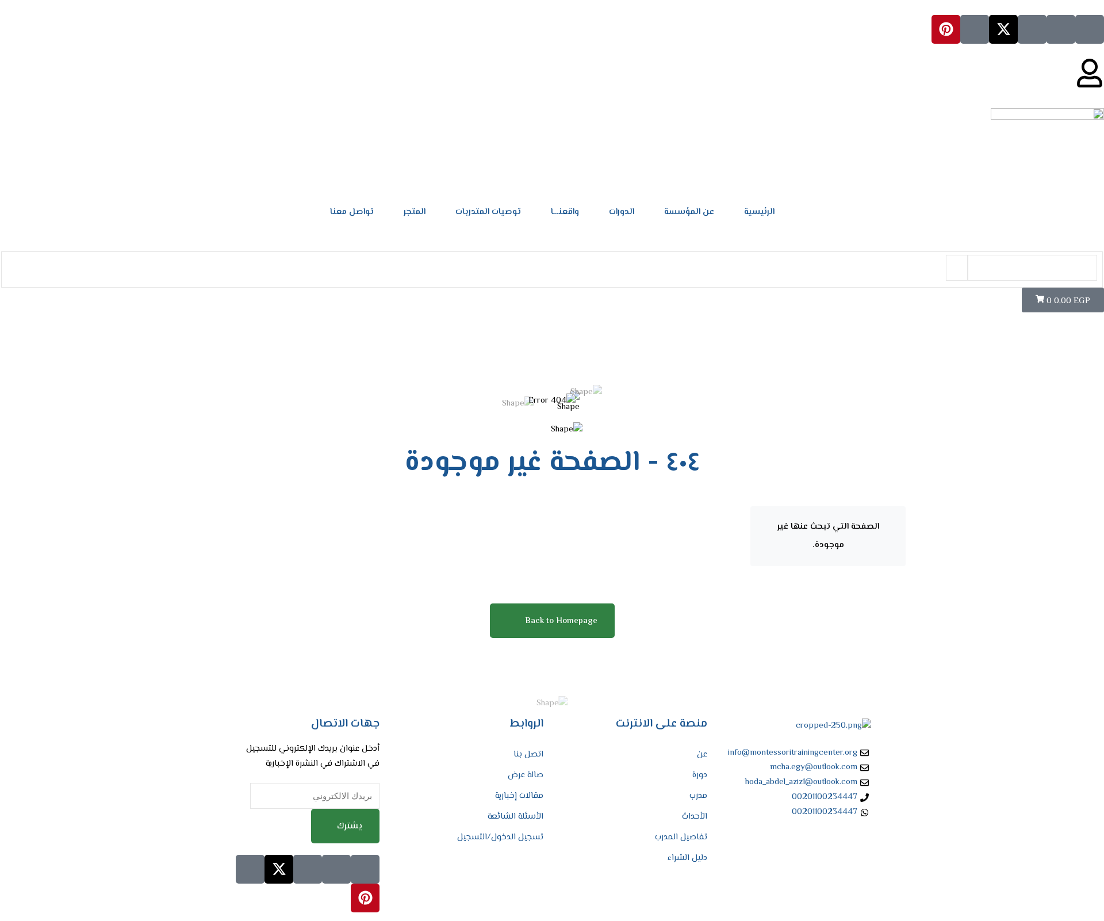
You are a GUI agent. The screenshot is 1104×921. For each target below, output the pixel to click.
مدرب (698, 795)
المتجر (414, 212)
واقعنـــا (565, 212)
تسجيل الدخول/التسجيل (500, 837)
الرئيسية (759, 212)
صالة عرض (525, 775)
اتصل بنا (528, 754)
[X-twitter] (1003, 29)
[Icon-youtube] (974, 29)
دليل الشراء (687, 858)
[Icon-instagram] (1032, 29)
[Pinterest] (945, 29)
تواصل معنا (352, 212)
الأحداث (694, 816)
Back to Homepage (561, 621)
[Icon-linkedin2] (1060, 29)
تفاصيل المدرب (681, 837)
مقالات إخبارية (519, 795)
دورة (699, 775)
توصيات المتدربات (488, 212)
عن (702, 754)
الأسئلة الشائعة (515, 816)
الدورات (621, 212)
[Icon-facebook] (1089, 29)
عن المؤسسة (689, 212)
